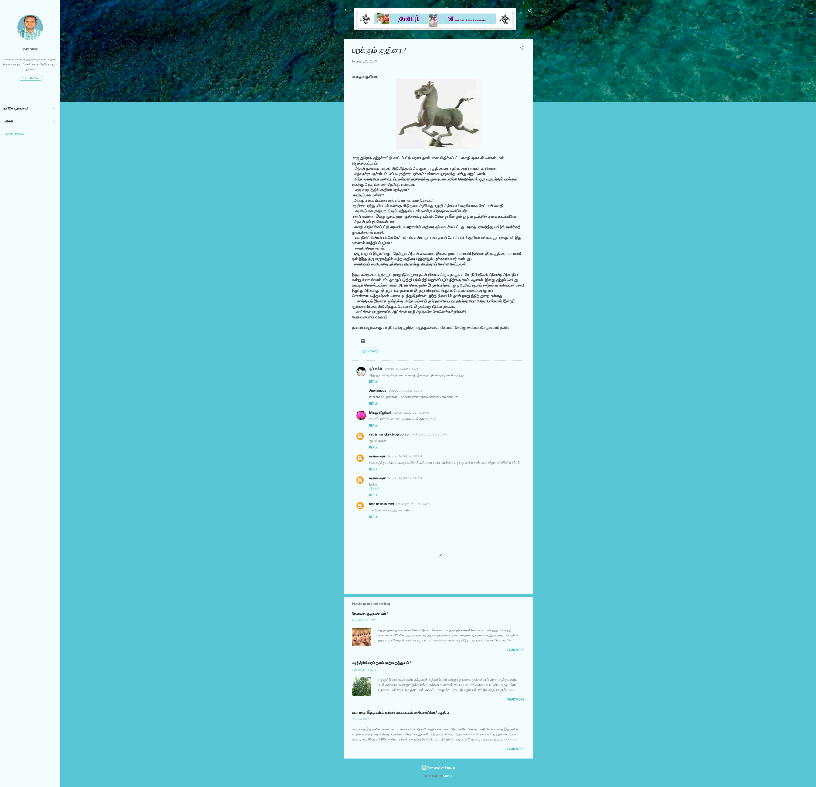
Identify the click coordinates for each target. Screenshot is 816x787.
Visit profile (30, 77)
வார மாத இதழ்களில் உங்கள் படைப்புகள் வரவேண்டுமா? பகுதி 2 (400, 712)
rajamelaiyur (377, 456)
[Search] (530, 11)
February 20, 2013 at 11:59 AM (401, 368)
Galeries (447, 775)
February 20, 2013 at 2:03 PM (405, 456)
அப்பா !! (374, 488)
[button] (521, 48)
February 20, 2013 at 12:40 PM (411, 412)
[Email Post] (363, 342)
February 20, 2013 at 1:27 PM (430, 434)
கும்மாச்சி (375, 369)
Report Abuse (13, 134)
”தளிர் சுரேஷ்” (30, 49)
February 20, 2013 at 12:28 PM (406, 390)
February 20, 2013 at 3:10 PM (413, 504)
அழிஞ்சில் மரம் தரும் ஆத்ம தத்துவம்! (381, 663)
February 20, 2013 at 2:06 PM (405, 478)
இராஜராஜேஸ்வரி (380, 412)
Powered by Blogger (440, 768)
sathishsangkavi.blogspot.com (390, 434)
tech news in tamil (381, 504)
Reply (373, 381)
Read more (515, 650)
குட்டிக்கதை (370, 351)
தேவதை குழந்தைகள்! (370, 613)
